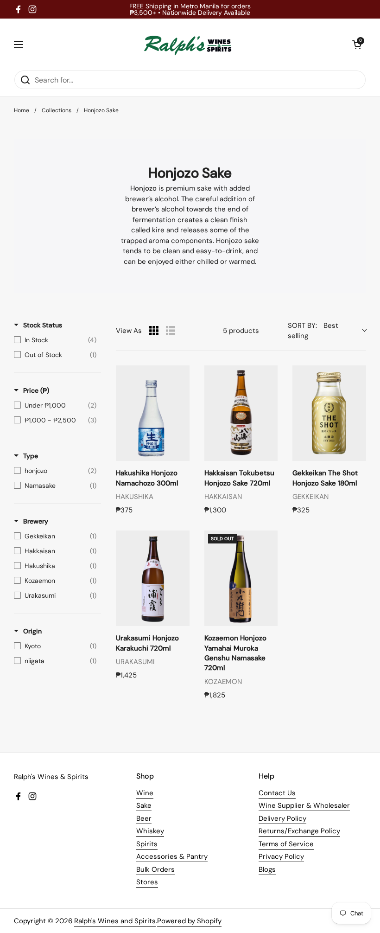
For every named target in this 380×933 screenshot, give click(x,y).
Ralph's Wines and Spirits (115, 921)
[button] (357, 44)
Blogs (267, 869)
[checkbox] (55, 340)
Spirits (147, 844)
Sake (144, 805)
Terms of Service (286, 844)
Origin (32, 631)
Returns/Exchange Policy (299, 831)
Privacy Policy (281, 856)
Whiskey (150, 831)
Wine (144, 793)
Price (36, 390)
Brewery (35, 521)
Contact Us (277, 793)
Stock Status (42, 325)
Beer (144, 818)
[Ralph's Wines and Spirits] (187, 44)
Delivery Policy (282, 818)
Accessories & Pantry (172, 856)
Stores (147, 882)
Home (21, 110)
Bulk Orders (155, 869)
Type (30, 456)
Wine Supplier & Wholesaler (304, 805)
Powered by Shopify (189, 921)
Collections (56, 110)
